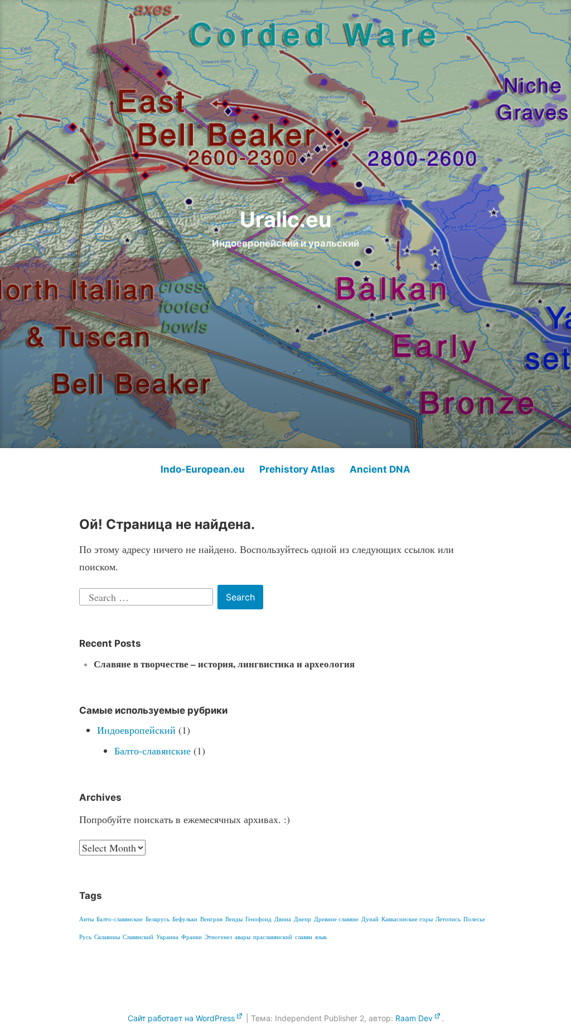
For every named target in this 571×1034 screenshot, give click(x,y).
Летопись (448, 919)
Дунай (370, 919)
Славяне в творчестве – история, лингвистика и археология (224, 664)
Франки (191, 937)
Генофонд (258, 919)
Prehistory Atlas (297, 469)
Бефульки (184, 919)
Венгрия (211, 919)
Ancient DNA (380, 469)
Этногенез (218, 937)
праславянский (272, 937)
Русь (85, 937)
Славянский (138, 937)
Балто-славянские (152, 750)
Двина (282, 919)
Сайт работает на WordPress (181, 1018)
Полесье (474, 919)
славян (303, 937)
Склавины (107, 937)
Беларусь (158, 919)
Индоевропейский (136, 730)
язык (321, 937)
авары (242, 937)
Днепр (302, 919)
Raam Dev (414, 1018)
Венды (234, 919)
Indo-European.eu (203, 469)
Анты (86, 919)
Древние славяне (336, 919)
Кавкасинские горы (407, 919)
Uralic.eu (286, 219)
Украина (167, 937)
